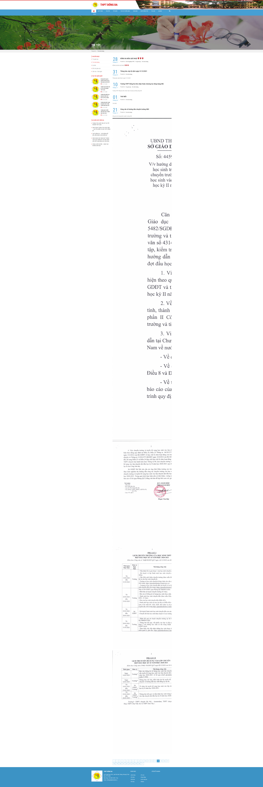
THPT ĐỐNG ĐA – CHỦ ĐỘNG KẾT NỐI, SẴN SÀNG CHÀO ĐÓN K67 (100, 134)
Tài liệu (153, 11)
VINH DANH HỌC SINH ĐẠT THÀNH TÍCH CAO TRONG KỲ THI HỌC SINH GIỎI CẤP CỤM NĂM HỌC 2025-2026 (100, 139)
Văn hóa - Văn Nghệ (97, 71)
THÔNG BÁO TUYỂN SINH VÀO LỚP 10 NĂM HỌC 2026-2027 (105, 112)
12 (152, 761)
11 (148, 761)
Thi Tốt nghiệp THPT (129, 61)
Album (160, 11)
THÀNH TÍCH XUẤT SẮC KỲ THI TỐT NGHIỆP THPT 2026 (105, 88)
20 (120, 763)
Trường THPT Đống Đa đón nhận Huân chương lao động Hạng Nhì (142, 84)
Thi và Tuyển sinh (125, 11)
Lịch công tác (144, 11)
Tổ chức (115, 11)
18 (114, 763)
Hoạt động (143, 777)
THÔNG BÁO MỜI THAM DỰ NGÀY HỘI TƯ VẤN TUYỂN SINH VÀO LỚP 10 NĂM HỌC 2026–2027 (105, 104)
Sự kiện (94, 65)
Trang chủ (94, 11)
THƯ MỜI (123, 97)
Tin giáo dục (95, 59)
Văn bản (135, 11)
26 (139, 763)
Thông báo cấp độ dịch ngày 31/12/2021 (133, 71)
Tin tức (108, 11)
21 (123, 763)
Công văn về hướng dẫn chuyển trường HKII (134, 109)
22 (126, 763)
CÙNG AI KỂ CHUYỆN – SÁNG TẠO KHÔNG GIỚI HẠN (100, 144)
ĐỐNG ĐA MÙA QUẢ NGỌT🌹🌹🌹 (132, 58)
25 (136, 763)
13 (155, 761)
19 (117, 763)
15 (161, 761)
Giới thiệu (100, 11)
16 (164, 761)
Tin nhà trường (101, 51)
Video (94, 14)
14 (158, 761)
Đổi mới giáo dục (96, 68)
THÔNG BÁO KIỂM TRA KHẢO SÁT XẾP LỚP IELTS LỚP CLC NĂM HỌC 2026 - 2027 (105, 97)
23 (129, 763)
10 (145, 761)
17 (167, 761)
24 (133, 763)
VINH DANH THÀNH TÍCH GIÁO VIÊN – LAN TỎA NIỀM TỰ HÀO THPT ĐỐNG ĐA (101, 129)
